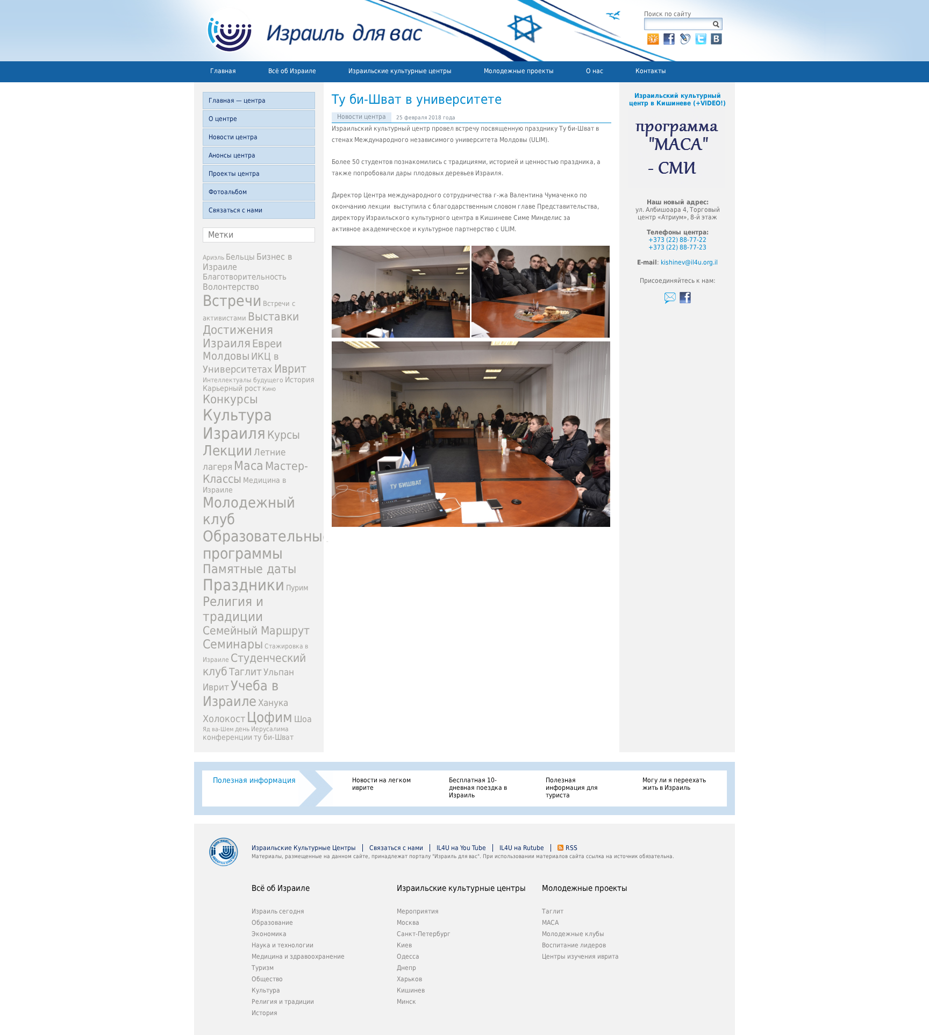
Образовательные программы (267, 544)
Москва (408, 922)
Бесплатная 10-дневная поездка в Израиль (478, 787)
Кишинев (411, 990)
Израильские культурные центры (400, 71)
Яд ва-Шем (218, 729)
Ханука (273, 702)
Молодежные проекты (519, 71)
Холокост (224, 718)
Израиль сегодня (278, 911)
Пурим (297, 587)
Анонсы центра (232, 155)
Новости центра (233, 137)
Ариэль (213, 257)
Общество (267, 979)
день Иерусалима (262, 729)
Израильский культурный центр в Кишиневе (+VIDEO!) (677, 99)
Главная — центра (237, 100)
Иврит (290, 368)
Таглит (245, 672)
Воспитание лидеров (574, 945)
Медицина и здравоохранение (298, 956)
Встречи (232, 301)
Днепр (406, 968)
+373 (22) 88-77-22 (677, 240)
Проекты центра (234, 173)
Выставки (273, 316)
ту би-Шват (274, 737)
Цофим (269, 717)
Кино (269, 389)
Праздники (243, 585)
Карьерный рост (232, 388)
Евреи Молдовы (242, 350)
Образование (272, 922)
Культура (266, 990)
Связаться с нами (235, 210)
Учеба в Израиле (240, 693)
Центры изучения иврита (580, 956)
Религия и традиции (233, 609)
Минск (406, 1001)
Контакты (650, 71)
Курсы (283, 435)
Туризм (263, 968)
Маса (248, 466)
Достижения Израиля (238, 336)
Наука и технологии (282, 945)
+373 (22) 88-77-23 (677, 247)
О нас (594, 71)
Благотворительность (245, 277)
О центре (223, 119)
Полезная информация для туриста (572, 787)
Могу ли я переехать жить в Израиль (674, 783)
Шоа (303, 719)
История (300, 379)
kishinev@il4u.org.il (689, 262)
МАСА (550, 922)
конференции (227, 737)
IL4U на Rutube (521, 848)
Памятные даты (249, 569)
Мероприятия (418, 911)
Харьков (409, 979)
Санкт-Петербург (424, 934)
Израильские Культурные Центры (304, 848)
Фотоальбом (228, 192)
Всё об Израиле (292, 71)
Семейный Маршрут (256, 630)
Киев (404, 945)
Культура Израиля (237, 424)
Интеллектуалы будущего (243, 380)
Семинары (233, 644)
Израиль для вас (308, 30)
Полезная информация (254, 780)
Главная (223, 71)
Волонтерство (231, 287)
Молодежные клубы (573, 934)
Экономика (269, 934)
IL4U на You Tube (461, 848)
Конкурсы (230, 399)
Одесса (408, 956)
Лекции (227, 450)
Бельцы (240, 256)
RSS (571, 848)
